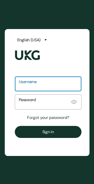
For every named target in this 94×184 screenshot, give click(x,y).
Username (28, 81)
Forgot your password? (48, 117)
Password (27, 99)
